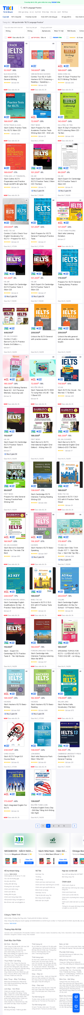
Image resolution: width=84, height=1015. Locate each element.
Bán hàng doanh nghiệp (42, 898)
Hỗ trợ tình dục (20, 1002)
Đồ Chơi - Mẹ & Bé (11, 944)
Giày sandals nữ (43, 978)
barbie (33, 933)
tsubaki (32, 934)
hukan (20, 934)
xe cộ (32, 12)
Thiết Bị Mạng (70, 974)
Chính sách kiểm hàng (11, 889)
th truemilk (26, 933)
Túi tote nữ (43, 1001)
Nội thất (68, 985)
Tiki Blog (38, 877)
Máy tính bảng (12, 985)
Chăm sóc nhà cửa (16, 975)
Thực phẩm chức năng (15, 993)
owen (38, 933)
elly (59, 933)
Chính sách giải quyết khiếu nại (45, 887)
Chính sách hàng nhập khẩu (13, 897)
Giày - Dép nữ (37, 974)
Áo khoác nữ (47, 948)
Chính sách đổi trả (9, 892)
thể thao (65, 12)
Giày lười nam (36, 988)
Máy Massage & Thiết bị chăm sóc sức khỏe (16, 995)
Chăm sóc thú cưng (65, 998)
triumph (79, 933)
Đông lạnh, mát (17, 966)
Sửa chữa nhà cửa (68, 983)
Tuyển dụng (39, 879)
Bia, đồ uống (11, 970)
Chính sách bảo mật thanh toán (45, 882)
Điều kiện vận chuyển (42, 900)
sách (59, 12)
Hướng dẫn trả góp (10, 894)
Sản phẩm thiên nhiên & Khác (15, 997)
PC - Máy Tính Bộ (68, 975)
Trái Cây (7, 963)
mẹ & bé (38, 12)
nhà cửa (53, 12)
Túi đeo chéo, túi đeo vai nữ (40, 999)
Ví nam (34, 1007)
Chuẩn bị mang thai (14, 957)
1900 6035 (13, 923)
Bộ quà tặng (68, 1007)
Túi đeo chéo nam (43, 1007)
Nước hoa (11, 1002)
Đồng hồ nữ (70, 962)
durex (48, 933)
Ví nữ (51, 999)
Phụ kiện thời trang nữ (66, 954)
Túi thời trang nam (39, 1005)
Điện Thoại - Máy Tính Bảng (15, 979)
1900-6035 (13, 874)
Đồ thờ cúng (66, 990)
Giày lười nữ (48, 980)
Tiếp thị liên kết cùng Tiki (43, 895)
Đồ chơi (23, 946)
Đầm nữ (39, 946)
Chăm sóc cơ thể (13, 995)
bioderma (54, 933)
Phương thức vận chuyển (12, 886)
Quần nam (44, 959)
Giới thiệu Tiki (39, 874)
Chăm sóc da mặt (9, 991)
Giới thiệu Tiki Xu (40, 892)
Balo (60, 946)
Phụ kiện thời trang (66, 952)
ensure (43, 933)
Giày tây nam (45, 988)
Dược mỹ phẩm (21, 1003)
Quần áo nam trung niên (43, 968)
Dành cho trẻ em (13, 972)
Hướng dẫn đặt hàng (10, 884)
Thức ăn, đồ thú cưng (14, 974)
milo (63, 933)
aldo (74, 933)
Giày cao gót (36, 976)
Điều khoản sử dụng (41, 890)
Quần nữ (45, 946)
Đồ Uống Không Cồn (70, 1005)
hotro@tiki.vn (20, 899)
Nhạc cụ (74, 990)
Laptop (77, 975)
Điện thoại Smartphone (11, 981)
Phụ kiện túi (51, 1001)
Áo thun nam (36, 959)
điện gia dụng (23, 12)
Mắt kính (76, 954)
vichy (24, 934)
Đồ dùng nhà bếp (9, 1010)
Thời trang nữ (37, 944)
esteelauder (18, 933)
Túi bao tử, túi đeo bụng (48, 1009)
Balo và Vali (63, 944)
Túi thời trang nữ (38, 997)
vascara (6, 933)
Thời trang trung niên (42, 953)
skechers (69, 933)
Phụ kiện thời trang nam (71, 955)
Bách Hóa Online (65, 996)
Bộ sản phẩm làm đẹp (15, 1002)
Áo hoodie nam (40, 963)
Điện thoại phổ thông (14, 983)
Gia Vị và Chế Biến (68, 1002)
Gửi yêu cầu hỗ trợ (10, 881)
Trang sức (62, 962)
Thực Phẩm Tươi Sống (12, 961)
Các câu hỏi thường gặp (11, 878)
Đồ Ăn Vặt (66, 1003)
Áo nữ (33, 946)
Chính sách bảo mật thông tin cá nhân (47, 885)
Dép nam (42, 989)
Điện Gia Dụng (9, 1007)
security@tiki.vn (20, 902)
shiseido (7, 934)
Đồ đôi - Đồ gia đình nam (46, 965)
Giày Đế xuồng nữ (44, 981)
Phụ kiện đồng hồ (68, 964)
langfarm (14, 934)
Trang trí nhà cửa (64, 981)
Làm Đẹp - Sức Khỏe (12, 989)
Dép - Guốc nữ (45, 976)
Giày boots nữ (39, 980)
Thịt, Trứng (14, 963)
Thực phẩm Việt (21, 965)
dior (11, 933)
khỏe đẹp (45, 12)
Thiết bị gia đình (21, 1010)
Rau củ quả (11, 965)
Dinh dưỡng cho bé (14, 952)
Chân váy (45, 950)
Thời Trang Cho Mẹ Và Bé (12, 946)
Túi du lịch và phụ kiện (70, 946)
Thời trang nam (37, 957)
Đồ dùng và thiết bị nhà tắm (72, 987)
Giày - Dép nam (38, 985)
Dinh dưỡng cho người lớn (16, 953)
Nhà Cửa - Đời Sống (66, 979)
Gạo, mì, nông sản (14, 968)
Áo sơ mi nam (44, 961)
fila (28, 934)
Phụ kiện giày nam (41, 991)
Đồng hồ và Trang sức (67, 960)
